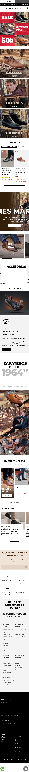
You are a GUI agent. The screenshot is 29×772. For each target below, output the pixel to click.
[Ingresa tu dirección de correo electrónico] (26, 565)
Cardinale (10, 462)
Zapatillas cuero (19, 632)
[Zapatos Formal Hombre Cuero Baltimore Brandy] (4, 175)
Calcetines (18, 661)
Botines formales (8, 659)
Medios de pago (5, 730)
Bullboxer (18, 462)
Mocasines (6, 641)
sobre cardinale (6, 694)
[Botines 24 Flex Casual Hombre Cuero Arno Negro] (21, 475)
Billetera (17, 659)
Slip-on (5, 648)
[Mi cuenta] (24, 8)
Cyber (4, 685)
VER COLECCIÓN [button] (14, 225)
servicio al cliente (6, 697)
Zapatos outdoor (7, 635)
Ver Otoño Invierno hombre (14, 186)
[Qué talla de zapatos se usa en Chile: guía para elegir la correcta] (13, 519)
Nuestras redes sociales (19, 731)
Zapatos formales (8, 628)
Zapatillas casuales (20, 630)
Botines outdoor (7, 666)
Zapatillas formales (20, 628)
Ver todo (14, 541)
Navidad (5, 683)
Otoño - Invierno (7, 680)
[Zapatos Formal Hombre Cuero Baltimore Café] (6, 175)
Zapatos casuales (7, 630)
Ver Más (7, 493)
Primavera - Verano (8, 678)
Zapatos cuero (7, 632)
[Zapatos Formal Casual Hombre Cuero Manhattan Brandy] (21, 158)
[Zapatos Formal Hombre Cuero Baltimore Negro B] (7, 175)
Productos (4, 700)
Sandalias (5, 646)
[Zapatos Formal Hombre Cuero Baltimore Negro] (7, 158)
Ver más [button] (6, 347)
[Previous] (2, 158)
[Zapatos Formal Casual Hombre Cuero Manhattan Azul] (17, 176)
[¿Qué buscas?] (4, 8)
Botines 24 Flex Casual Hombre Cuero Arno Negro (21, 487)
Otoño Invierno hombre (9, 146)
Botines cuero (7, 663)
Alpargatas (6, 643)
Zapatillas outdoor (20, 635)
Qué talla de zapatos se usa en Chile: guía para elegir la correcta (10, 529)
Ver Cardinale (14, 500)
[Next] (13, 158)
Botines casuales (7, 661)
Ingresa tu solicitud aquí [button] (8, 721)
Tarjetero (17, 668)
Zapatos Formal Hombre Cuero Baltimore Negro (7, 170)
